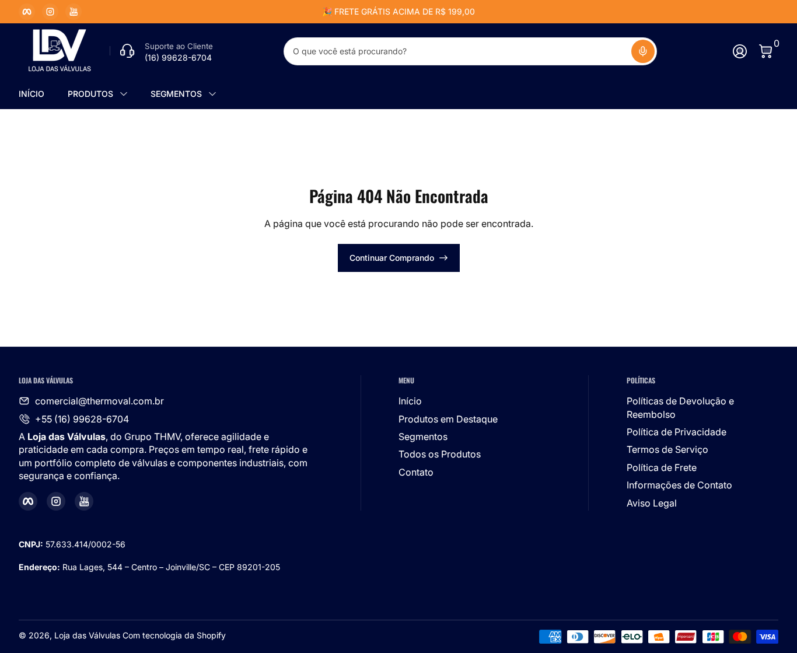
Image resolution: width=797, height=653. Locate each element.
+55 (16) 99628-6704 (82, 419)
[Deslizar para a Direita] (576, 11)
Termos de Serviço (667, 449)
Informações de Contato (679, 485)
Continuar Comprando (391, 258)
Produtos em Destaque (448, 419)
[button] (643, 51)
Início (410, 401)
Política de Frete (662, 467)
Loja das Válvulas (87, 635)
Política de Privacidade (676, 432)
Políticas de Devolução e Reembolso (680, 407)
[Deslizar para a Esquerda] (221, 11)
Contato (416, 472)
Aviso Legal (652, 503)
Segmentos (423, 436)
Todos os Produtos (439, 454)
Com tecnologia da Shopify (174, 635)
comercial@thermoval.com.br (99, 401)
